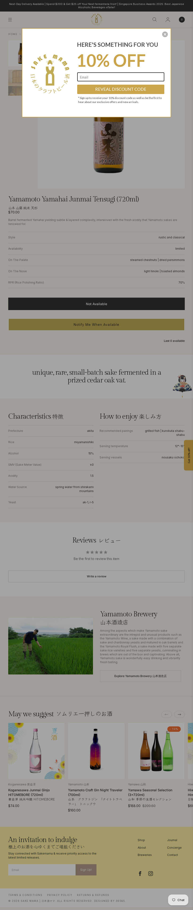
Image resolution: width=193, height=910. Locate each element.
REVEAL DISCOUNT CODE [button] (120, 89)
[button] (165, 34)
